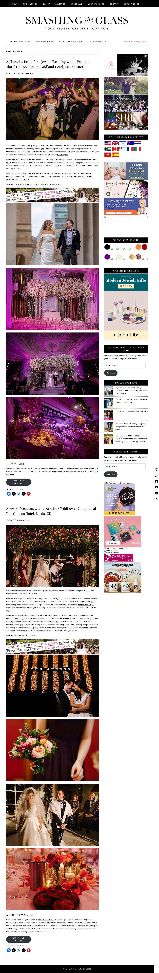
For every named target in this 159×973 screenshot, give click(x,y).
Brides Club (72, 145)
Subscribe (111, 373)
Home (8, 51)
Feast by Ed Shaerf (60, 618)
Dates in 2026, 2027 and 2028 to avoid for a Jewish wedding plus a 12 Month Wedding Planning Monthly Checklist (131, 439)
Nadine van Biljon (86, 604)
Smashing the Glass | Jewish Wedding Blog (77, 23)
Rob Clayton (62, 155)
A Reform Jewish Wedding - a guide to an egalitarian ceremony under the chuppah (132, 427)
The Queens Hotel (46, 919)
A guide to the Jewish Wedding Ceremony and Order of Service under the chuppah (131, 391)
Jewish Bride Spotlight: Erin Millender (132, 412)
